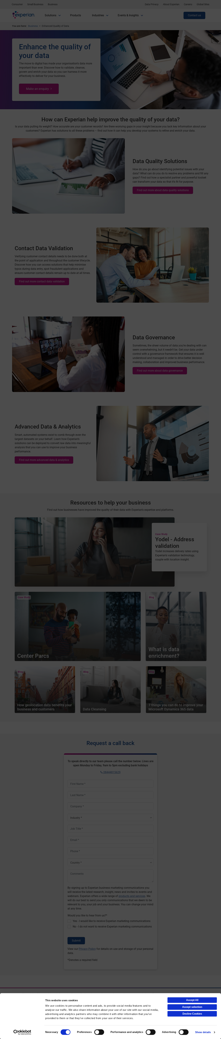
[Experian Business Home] (23, 15)
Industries (98, 15)
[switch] (99, 1032)
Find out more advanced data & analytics (44, 460)
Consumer (17, 4)
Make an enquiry (37, 89)
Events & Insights (128, 15)
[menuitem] (50, 15)
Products (75, 15)
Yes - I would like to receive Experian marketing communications (111, 921)
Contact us (194, 15)
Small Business (35, 4)
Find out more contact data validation (42, 281)
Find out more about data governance (160, 370)
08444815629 (112, 772)
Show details (203, 1032)
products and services (132, 896)
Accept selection (192, 1006)
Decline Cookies (192, 1013)
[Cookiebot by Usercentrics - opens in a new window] (22, 1032)
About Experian (171, 4)
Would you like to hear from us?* (87, 915)
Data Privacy (151, 4)
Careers (188, 4)
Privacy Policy (87, 949)
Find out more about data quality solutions (163, 190)
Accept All (192, 999)
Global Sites (203, 4)
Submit (76, 940)
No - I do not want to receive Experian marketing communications (112, 926)
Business (52, 4)
